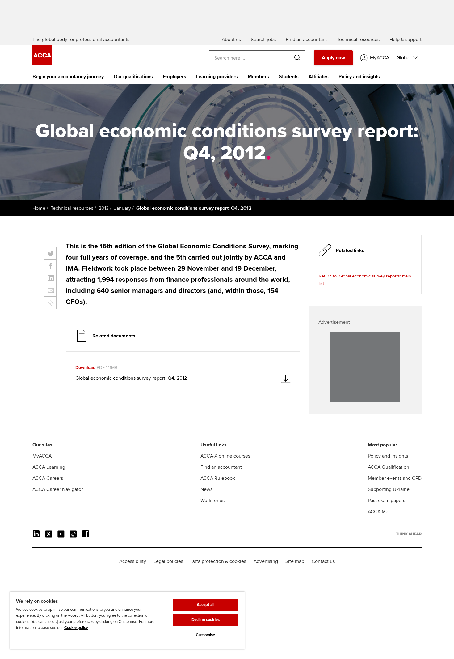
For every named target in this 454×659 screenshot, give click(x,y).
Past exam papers (386, 500)
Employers (174, 77)
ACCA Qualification (388, 467)
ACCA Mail (379, 512)
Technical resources (72, 208)
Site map (294, 561)
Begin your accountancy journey (68, 77)
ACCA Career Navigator (57, 489)
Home (38, 208)
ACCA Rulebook (217, 478)
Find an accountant (221, 467)
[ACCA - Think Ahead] (42, 64)
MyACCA (42, 456)
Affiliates (319, 77)
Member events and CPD (395, 478)
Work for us (212, 500)
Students (289, 77)
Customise (205, 634)
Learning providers (217, 77)
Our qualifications (133, 77)
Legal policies (168, 561)
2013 (104, 208)
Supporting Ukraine (389, 489)
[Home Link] (409, 534)
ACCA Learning (48, 467)
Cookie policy (76, 627)
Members (258, 77)
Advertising (266, 561)
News (206, 489)
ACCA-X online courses (225, 456)
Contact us (323, 561)
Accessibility (132, 561)
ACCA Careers (47, 478)
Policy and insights (359, 77)
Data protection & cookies (218, 561)
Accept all (205, 604)
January (122, 208)
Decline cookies (205, 619)
